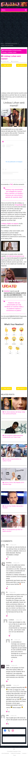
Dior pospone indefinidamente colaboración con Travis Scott (13, 436)
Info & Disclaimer (5, 753)
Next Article (21, 65)
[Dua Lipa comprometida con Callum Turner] (14, 450)
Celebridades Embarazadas (12, 50)
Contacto (24, 753)
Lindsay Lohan (11, 52)
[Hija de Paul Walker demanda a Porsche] (14, 497)
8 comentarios (15, 61)
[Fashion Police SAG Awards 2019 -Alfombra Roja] (14, 474)
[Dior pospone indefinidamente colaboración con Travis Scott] (14, 427)
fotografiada (19, 205)
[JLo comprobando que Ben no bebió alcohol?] (14, 521)
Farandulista (10, 751)
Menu (3, 10)
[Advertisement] (14, 28)
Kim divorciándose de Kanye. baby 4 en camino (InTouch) (14, 413)
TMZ (11, 184)
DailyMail (7, 291)
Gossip (4, 52)
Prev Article (7, 65)
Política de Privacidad (15, 753)
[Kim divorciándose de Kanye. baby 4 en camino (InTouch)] (14, 403)
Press (14, 755)
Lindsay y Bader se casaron (9, 223)
